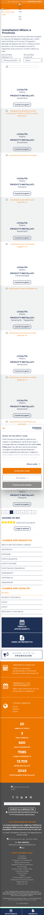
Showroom (15, 1)
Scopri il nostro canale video (22, 869)
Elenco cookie (32, 464)
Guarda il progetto (22, 105)
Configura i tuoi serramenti (22, 860)
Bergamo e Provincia (12, 612)
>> (34, 512)
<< (4, 512)
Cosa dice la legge (22, 871)
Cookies (22, 875)
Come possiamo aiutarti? (22, 877)
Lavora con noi (22, 884)
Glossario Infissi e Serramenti (22, 865)
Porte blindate (22, 276)
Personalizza (21, 478)
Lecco (4, 607)
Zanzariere (7, 583)
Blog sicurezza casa (22, 862)
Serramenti (22, 98)
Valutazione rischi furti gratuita (22, 880)
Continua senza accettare (22, 485)
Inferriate (7, 550)
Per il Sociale (22, 867)
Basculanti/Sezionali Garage (16, 545)
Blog (9, 1)
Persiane (22, 187)
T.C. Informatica (22, 903)
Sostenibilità (22, 858)
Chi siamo (22, 856)
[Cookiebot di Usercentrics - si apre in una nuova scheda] (32, 428)
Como (4, 602)
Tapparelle (28, 320)
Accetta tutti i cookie (22, 471)
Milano (5, 593)
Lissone (16, 709)
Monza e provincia (11, 597)
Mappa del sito (22, 882)
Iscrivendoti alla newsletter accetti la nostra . (22, 813)
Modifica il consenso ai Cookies (27, 900)
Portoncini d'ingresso (13, 568)
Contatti (23, 1)
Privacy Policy (22, 873)
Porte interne (9, 564)
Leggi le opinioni (22, 529)
